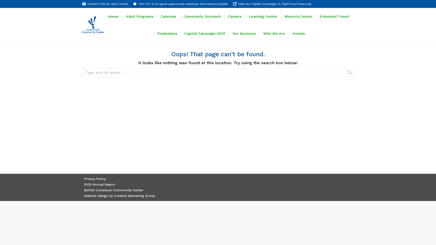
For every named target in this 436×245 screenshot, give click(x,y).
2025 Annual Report (99, 184)
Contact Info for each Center (107, 4)
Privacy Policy (95, 179)
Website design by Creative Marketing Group (119, 196)
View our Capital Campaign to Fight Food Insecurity (275, 4)
